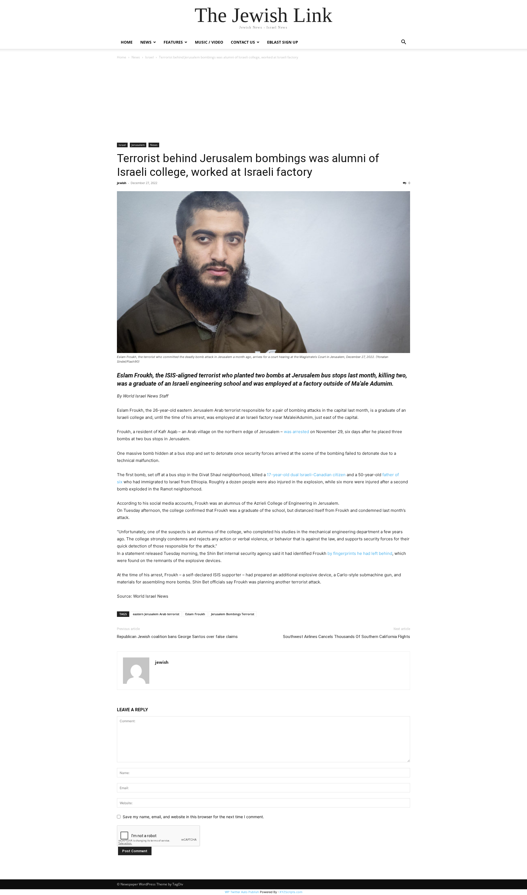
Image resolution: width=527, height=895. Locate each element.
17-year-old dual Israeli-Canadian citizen (306, 474)
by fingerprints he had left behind (359, 553)
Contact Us (243, 42)
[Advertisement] (263, 101)
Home (127, 42)
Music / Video (209, 42)
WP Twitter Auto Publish (242, 892)
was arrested (296, 431)
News (135, 57)
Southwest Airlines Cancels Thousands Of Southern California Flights (346, 636)
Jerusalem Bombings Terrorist (232, 614)
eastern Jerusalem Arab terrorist (156, 614)
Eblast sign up (282, 42)
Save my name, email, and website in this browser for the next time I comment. (193, 816)
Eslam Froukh (195, 614)
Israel (149, 57)
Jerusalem (138, 145)
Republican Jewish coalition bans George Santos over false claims (177, 636)
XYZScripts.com (290, 892)
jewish (121, 183)
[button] (403, 42)
